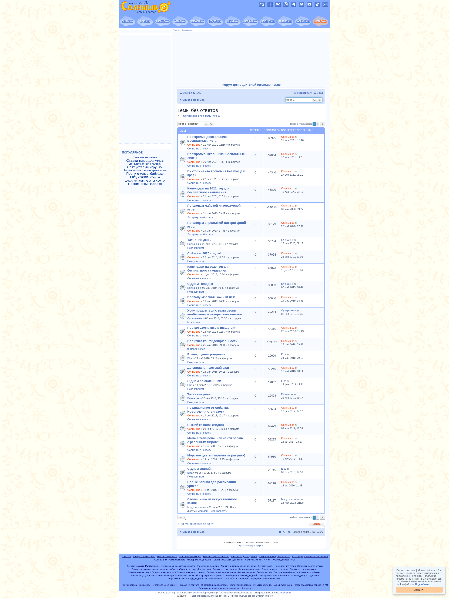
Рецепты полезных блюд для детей (185, 578)
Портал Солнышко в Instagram (211, 327)
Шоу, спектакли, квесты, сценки (145, 180)
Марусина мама (196, 507)
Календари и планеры (208, 566)
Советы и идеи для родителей (303, 575)
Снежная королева (144, 157)
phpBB (244, 542)
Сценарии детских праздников (169, 560)
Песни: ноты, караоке (145, 183)
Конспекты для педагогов (244, 556)
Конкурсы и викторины (144, 556)
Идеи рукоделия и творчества (265, 578)
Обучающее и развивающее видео (178, 566)
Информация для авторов (214, 585)
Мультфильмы (152, 566)
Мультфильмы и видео (190, 556)
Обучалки (139, 177)
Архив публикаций (283, 585)
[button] (322, 124)
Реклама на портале (189, 585)
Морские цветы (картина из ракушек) (216, 455)
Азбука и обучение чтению (182, 569)
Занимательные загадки (225, 569)
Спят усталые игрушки (145, 167)
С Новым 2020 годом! (204, 253)
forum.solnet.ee (196, 348)
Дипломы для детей (188, 575)
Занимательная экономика (303, 569)
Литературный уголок (200, 217)
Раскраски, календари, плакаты (274, 556)
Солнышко (193, 144)
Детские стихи (204, 569)
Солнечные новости (199, 148)
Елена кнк (193, 243)
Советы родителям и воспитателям (310, 556)
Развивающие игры (167, 556)
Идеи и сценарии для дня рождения (238, 566)
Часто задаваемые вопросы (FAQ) (311, 585)
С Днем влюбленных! (204, 381)
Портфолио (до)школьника (143, 575)
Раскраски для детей (285, 566)
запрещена (285, 593)
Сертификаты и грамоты (211, 575)
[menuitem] (197, 93)
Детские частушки (246, 572)
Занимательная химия (139, 572)
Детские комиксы (135, 566)
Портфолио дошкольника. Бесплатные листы (207, 138)
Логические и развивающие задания (150, 569)
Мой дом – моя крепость (212, 510)
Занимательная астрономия (191, 572)
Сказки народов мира (144, 160)
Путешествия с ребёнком (236, 578)
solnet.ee (197, 593)
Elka (189, 358)
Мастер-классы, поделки (199, 560)
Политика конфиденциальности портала (219, 588)
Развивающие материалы (216, 556)
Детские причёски (214, 578)
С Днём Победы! (200, 284)
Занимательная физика (164, 572)
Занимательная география (275, 569)
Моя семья (193, 322)
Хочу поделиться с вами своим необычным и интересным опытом (214, 312)
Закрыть (419, 590)
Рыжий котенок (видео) (205, 425)
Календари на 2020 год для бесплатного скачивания (208, 268)
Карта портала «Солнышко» (136, 585)
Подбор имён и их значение (273, 575)
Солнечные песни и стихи (258, 560)
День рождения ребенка (145, 163)
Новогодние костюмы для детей (241, 575)
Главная (176, 30)
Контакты (246, 588)
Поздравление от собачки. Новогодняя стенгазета (208, 409)
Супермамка (194, 318)
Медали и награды (167, 575)
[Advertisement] (251, 57)
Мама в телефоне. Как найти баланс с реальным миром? (215, 440)
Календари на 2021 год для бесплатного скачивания (208, 190)
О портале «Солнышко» (165, 585)
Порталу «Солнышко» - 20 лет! (211, 297)
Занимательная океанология (221, 572)
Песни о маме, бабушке (145, 173)
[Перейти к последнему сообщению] (296, 137)
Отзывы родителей (262, 585)
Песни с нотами (264, 572)
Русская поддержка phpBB (251, 545)
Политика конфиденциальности (212, 341)
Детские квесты (265, 566)
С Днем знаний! (199, 468)
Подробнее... (423, 584)
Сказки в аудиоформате (286, 572)
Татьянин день (199, 240)
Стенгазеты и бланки (309, 572)
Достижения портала (240, 585)
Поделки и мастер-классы (310, 566)
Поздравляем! (196, 247)
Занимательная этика (249, 569)
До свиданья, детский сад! (208, 367)
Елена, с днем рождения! (207, 354)
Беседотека (187, 30)
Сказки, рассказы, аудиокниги (228, 560)
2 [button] (317, 124)
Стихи (155, 177)
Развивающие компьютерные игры (145, 170)
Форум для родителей (284, 560)
